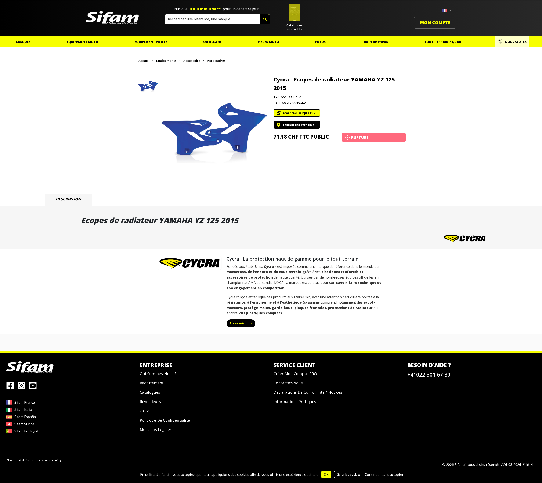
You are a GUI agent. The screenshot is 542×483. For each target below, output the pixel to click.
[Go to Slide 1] (148, 85)
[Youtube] (32, 385)
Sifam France (24, 402)
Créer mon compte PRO (299, 113)
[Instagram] (21, 385)
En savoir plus (241, 323)
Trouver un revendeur (298, 125)
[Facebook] (10, 385)
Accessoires (216, 60)
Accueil (143, 60)
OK (326, 474)
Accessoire (191, 60)
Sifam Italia (23, 409)
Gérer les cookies (349, 474)
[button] (214, 129)
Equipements (166, 60)
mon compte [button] (435, 22)
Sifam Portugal (26, 431)
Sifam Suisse (24, 424)
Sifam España (25, 416)
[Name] (265, 19)
